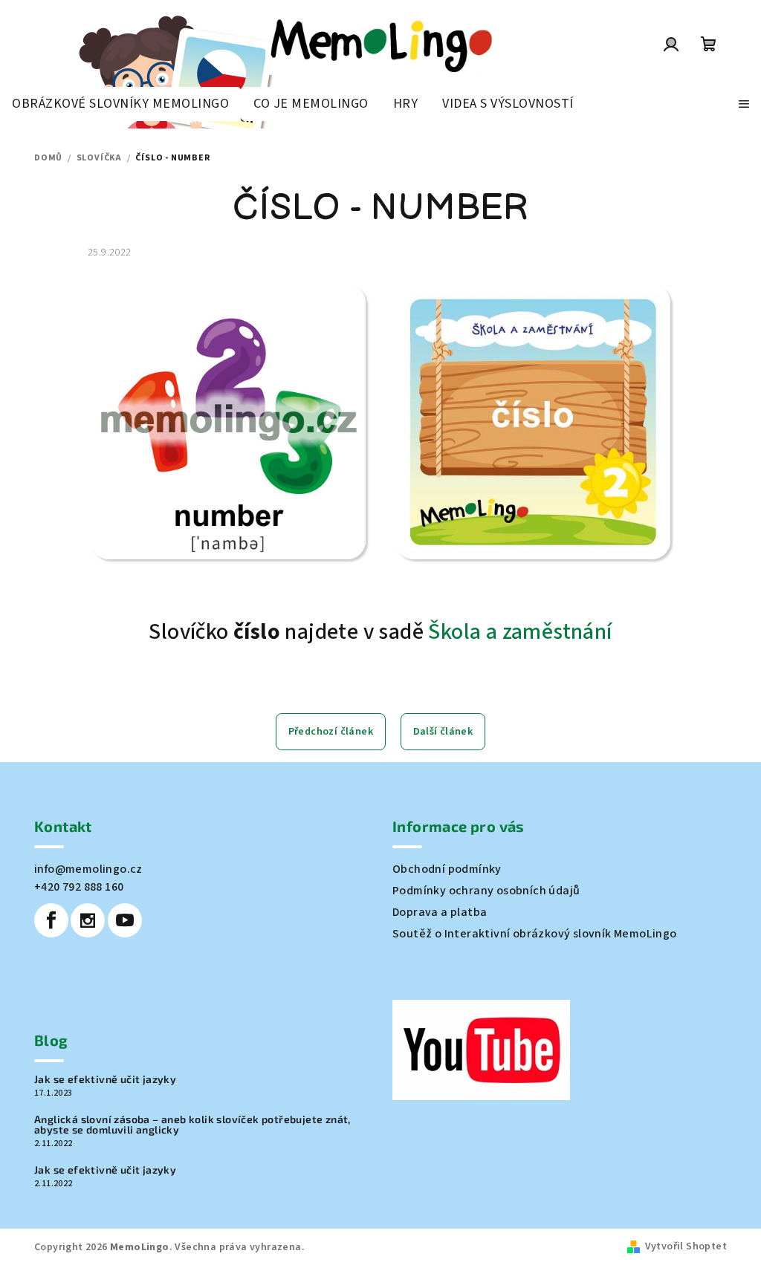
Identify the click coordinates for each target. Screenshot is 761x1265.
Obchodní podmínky (447, 869)
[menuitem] (120, 104)
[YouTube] (125, 920)
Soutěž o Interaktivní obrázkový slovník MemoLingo (534, 934)
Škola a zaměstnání (520, 632)
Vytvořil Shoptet (686, 1246)
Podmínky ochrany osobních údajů (486, 890)
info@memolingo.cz (88, 869)
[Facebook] (51, 920)
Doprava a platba (439, 912)
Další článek (443, 731)
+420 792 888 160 (78, 887)
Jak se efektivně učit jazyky (105, 1079)
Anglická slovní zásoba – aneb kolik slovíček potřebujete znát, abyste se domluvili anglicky (192, 1124)
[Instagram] (88, 920)
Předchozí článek (330, 731)
